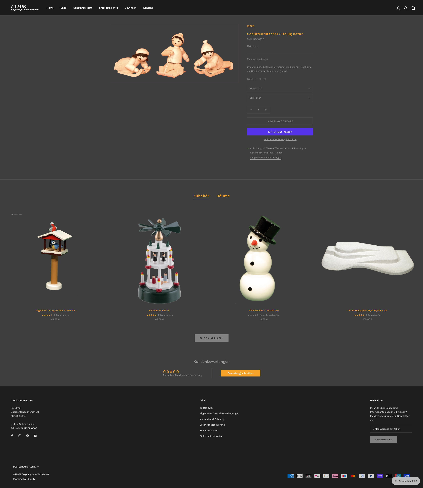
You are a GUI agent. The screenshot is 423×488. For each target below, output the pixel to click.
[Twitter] (260, 79)
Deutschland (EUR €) (24, 467)
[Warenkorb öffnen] (413, 8)
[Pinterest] (265, 79)
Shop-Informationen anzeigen (265, 157)
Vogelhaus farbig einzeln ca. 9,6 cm (55, 310)
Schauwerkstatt (82, 7)
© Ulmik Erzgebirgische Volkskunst (31, 474)
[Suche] (405, 8)
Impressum (206, 407)
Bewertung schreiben (240, 373)
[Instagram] (20, 435)
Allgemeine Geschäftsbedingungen (219, 413)
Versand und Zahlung (212, 419)
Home (50, 7)
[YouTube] (35, 435)
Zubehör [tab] (201, 196)
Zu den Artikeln (211, 338)
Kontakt (148, 7)
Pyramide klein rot (159, 310)
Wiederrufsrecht (209, 430)
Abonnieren (383, 439)
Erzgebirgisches (108, 7)
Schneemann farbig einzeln (263, 310)
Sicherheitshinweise (211, 436)
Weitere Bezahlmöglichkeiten (280, 139)
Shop (63, 7)
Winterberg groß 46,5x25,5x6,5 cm (367, 310)
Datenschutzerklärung (212, 424)
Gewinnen (130, 7)
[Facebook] (256, 79)
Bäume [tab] (223, 196)
